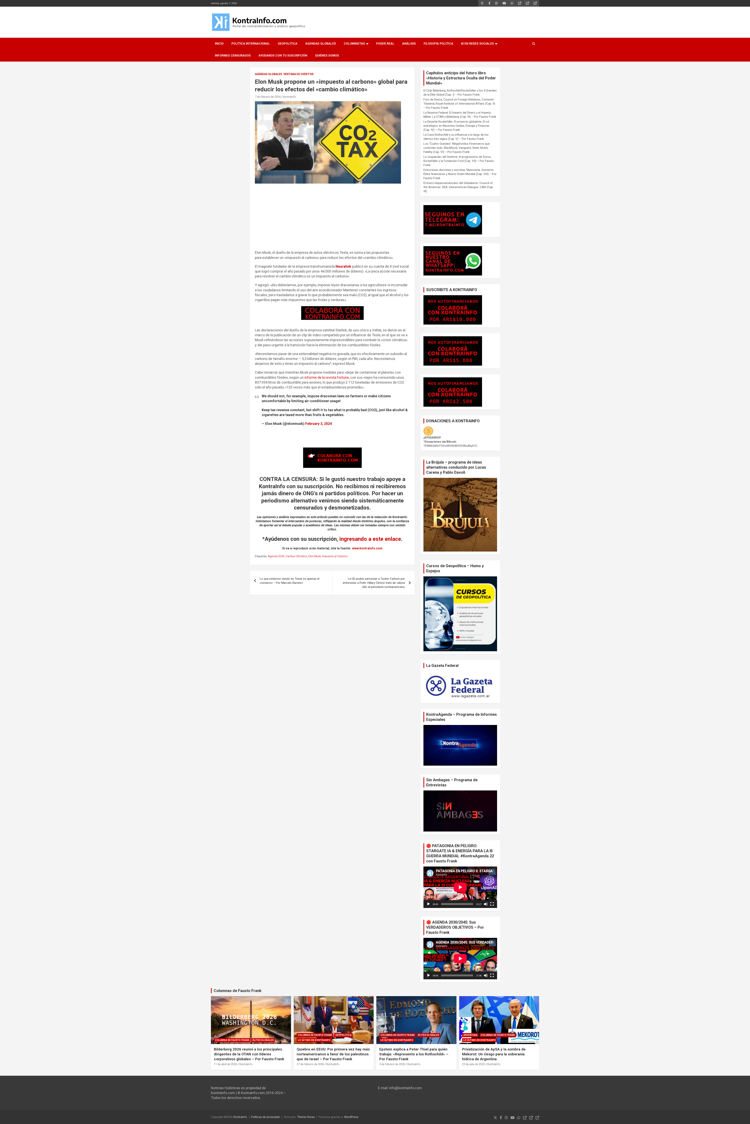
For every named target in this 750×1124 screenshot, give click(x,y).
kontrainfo (289, 96)
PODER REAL (385, 43)
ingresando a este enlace (370, 539)
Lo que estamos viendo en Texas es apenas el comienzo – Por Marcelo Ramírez (289, 581)
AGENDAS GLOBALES (320, 43)
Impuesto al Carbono (335, 556)
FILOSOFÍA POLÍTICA (438, 43)
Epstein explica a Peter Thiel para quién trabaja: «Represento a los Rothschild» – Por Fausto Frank (413, 1054)
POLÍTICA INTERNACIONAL (250, 43)
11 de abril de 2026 (225, 1064)
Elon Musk (314, 556)
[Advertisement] (332, 218)
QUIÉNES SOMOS (327, 55)
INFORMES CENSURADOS (233, 55)
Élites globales (263, 1040)
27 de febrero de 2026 (310, 1064)
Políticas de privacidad (265, 1117)
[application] (460, 887)
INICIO (219, 43)
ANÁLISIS (409, 43)
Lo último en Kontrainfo (314, 1040)
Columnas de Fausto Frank (238, 990)
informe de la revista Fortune (326, 377)
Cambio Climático (296, 556)
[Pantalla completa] (492, 904)
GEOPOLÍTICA (287, 43)
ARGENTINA (470, 1035)
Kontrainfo (240, 1117)
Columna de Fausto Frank (232, 1040)
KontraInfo (246, 1064)
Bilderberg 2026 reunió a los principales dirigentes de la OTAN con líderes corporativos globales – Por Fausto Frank (249, 1054)
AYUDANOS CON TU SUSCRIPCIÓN (283, 55)
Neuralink (343, 266)
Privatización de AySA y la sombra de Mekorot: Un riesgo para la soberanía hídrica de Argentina (494, 1054)
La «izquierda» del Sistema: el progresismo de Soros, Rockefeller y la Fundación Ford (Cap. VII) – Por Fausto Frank (458, 161)
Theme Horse (306, 1117)
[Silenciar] (486, 904)
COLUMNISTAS (354, 43)
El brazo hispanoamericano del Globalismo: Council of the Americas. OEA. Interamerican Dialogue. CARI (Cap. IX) (458, 187)
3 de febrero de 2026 (392, 1064)
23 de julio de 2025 (473, 1064)
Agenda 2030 (276, 556)
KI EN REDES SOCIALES (477, 43)
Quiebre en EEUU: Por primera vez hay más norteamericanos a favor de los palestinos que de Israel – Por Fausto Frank (333, 1054)
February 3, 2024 (318, 424)
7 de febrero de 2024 (268, 96)
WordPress (351, 1117)
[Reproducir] (428, 904)
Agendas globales (268, 74)
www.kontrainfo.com (367, 548)
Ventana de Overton (298, 74)
